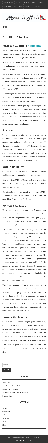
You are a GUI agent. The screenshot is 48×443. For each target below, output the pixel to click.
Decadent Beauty (7, 396)
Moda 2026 (6, 382)
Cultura (26, 2)
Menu (4, 27)
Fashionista (20, 440)
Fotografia (7, 7)
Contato (27, 7)
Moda (33, 2)
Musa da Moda (34, 45)
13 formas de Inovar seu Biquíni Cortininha (16, 392)
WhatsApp (37, 7)
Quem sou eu (18, 7)
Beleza (18, 2)
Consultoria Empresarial (10, 389)
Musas (41, 2)
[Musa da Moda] (24, 18)
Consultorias (8, 2)
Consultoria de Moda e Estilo (11, 386)
